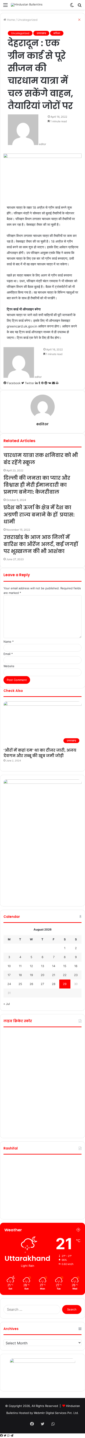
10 (9, 966)
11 (20, 966)
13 (42, 966)
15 (64, 966)
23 (76, 975)
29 (64, 984)
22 (64, 975)
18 (20, 975)
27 (42, 984)
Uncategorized (20, 33)
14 (53, 966)
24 (9, 984)
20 (42, 975)
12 (31, 966)
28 (53, 984)
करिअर (56, 33)
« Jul (6, 1004)
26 (31, 984)
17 (9, 975)
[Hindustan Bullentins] (26, 5)
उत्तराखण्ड (41, 33)
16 (75, 966)
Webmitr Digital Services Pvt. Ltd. (56, 1413)
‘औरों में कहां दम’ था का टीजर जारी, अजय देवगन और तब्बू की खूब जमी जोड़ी (39, 752)
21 (53, 975)
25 (20, 984)
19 (31, 975)
